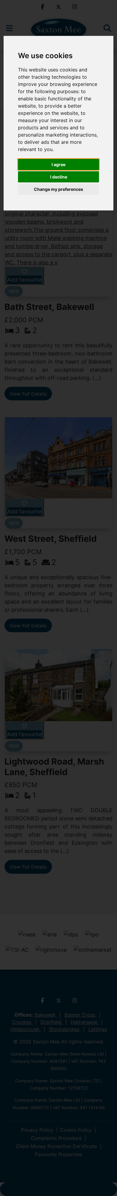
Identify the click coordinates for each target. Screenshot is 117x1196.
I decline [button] (58, 176)
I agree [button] (58, 164)
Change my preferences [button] (58, 189)
